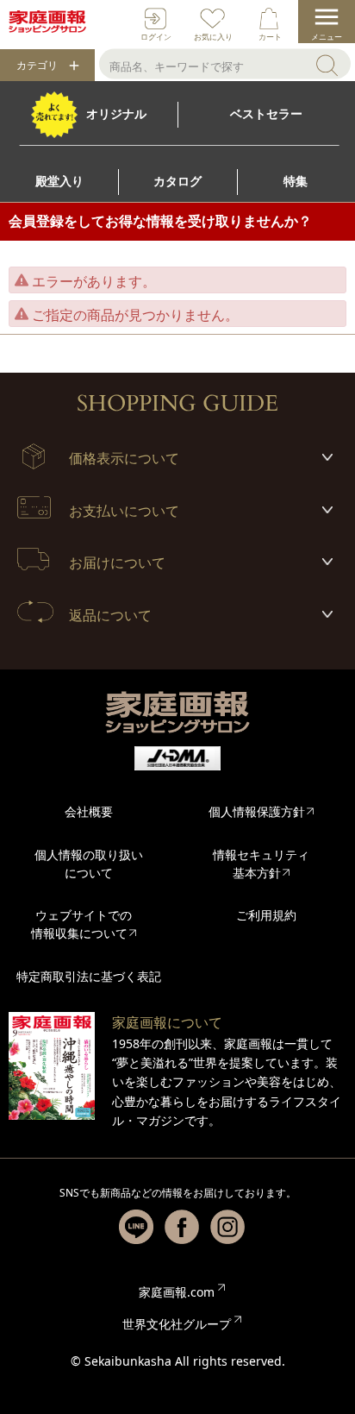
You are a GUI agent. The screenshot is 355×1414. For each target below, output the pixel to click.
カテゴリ (37, 66)
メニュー (326, 36)
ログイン (155, 36)
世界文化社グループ (176, 1324)
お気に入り (213, 36)
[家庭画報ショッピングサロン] (47, 21)
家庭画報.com (177, 1292)
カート (270, 36)
